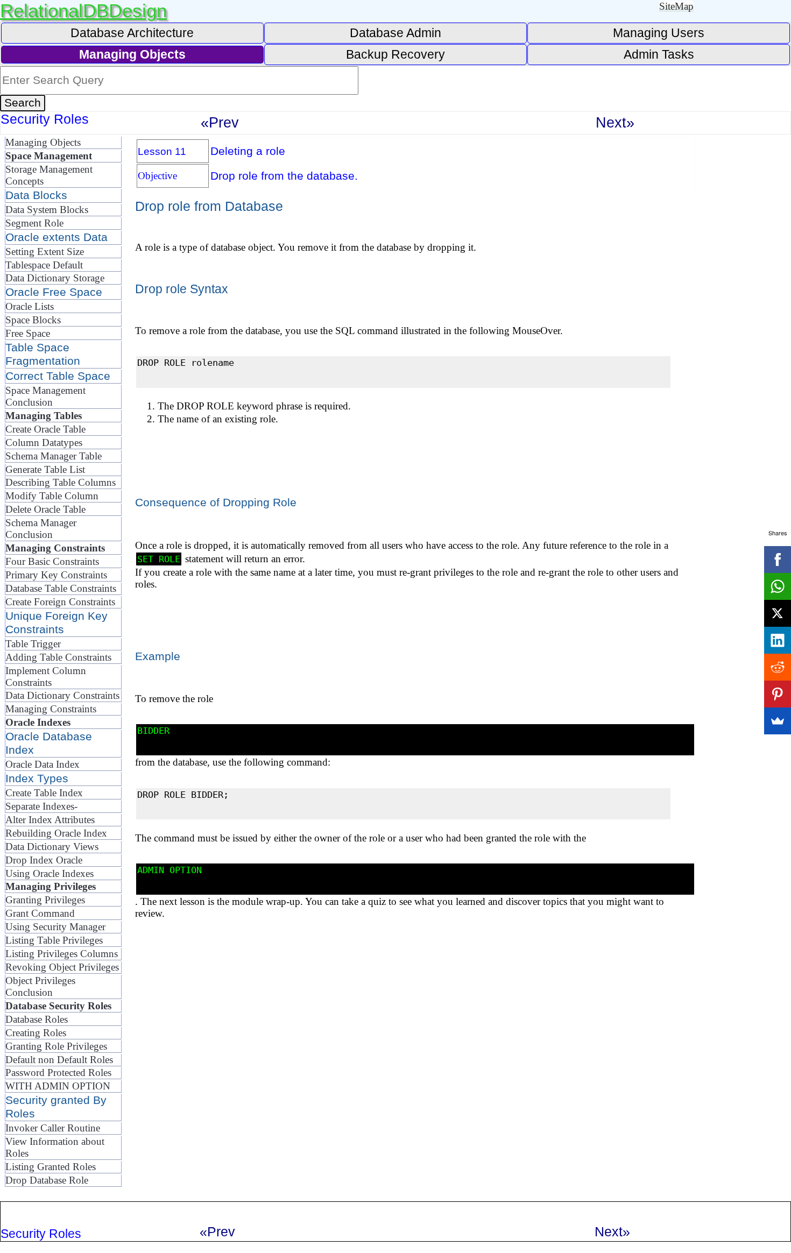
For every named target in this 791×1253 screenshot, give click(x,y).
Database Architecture (132, 33)
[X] (777, 613)
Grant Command (40, 913)
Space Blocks (33, 319)
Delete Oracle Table (45, 509)
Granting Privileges (45, 899)
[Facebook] (777, 559)
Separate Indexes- (41, 806)
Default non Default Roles (59, 1059)
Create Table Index (44, 792)
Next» (615, 122)
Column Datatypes (43, 442)
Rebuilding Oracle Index (56, 833)
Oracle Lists (29, 306)
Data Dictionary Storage (54, 278)
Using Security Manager (55, 926)
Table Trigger (33, 643)
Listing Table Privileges (54, 940)
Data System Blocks (46, 209)
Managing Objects (43, 142)
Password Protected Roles (58, 1072)
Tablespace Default (44, 265)
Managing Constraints (50, 708)
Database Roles (36, 1019)
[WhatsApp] (777, 586)
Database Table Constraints (60, 588)
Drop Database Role (46, 1180)
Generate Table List (45, 469)
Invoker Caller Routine (52, 1128)
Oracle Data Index (42, 764)
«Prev (220, 122)
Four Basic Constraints (52, 561)
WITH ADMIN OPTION (57, 1086)
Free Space (27, 333)
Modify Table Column (51, 495)
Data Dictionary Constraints (62, 695)
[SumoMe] (777, 720)
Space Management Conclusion (45, 396)
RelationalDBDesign (83, 10)
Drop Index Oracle (43, 860)
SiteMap (676, 6)
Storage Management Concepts (49, 175)
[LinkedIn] (777, 640)
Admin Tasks (659, 54)
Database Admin (395, 33)
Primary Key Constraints (56, 575)
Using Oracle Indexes (49, 873)
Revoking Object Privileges (62, 967)
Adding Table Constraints (58, 657)
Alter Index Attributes (50, 819)
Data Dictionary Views (51, 846)
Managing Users (658, 33)
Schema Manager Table (53, 456)
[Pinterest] (777, 694)
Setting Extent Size (44, 251)
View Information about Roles (54, 1147)
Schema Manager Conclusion (40, 528)
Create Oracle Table (45, 429)
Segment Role (34, 223)
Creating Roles (35, 1032)
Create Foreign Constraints (60, 601)
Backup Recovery (395, 54)
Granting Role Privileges (56, 1046)
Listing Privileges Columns (61, 953)
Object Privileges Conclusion (40, 986)
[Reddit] (777, 667)
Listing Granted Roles (50, 1166)
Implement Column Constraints (45, 676)
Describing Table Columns (60, 482)
